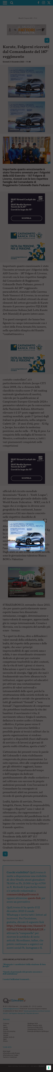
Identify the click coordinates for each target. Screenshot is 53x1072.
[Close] (45, 520)
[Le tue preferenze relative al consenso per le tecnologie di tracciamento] (48, 1067)
